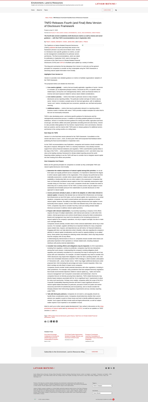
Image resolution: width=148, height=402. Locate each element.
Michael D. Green (61, 41)
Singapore (96, 375)
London (82, 374)
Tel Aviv (101, 375)
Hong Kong (73, 374)
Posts (50, 17)
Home (33, 10)
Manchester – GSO (41, 375)
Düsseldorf (58, 374)
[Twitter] (108, 368)
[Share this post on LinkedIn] (57, 321)
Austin (35, 374)
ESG (53, 316)
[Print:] (45, 321)
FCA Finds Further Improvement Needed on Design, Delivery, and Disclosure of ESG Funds (74, 336)
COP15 (62, 62)
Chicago (51, 374)
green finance (71, 316)
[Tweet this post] (51, 321)
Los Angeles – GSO (107, 374)
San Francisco (80, 375)
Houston (78, 374)
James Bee (71, 41)
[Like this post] (54, 321)
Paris (66, 375)
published (52, 47)
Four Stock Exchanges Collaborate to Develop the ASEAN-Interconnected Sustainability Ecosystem (51, 337)
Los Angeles (87, 374)
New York (55, 375)
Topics (46, 10)
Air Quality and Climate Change (59, 32)
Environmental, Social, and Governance (79, 32)
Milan (47, 375)
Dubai (54, 374)
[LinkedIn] (113, 368)
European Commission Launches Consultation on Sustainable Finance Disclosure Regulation (94, 337)
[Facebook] (106, 368)
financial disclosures (61, 316)
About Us (39, 10)
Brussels (46, 374)
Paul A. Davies (50, 41)
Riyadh (69, 375)
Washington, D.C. (37, 376)
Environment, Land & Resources (47, 3)
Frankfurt (64, 374)
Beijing (38, 374)
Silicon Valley (90, 375)
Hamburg (68, 374)
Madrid (35, 375)
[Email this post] (48, 321)
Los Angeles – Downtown (96, 374)
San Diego (74, 375)
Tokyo (104, 375)
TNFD (53, 317)
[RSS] (111, 368)
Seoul (85, 375)
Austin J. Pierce (83, 41)
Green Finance (96, 32)
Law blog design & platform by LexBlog (104, 399)
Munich (51, 375)
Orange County (61, 375)
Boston (42, 374)
